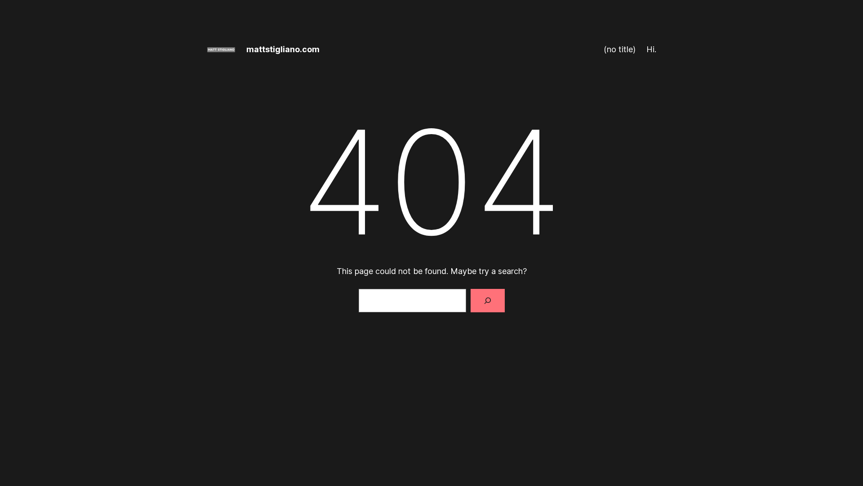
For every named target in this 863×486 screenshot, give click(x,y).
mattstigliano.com (283, 49)
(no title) (620, 49)
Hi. (651, 49)
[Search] (488, 300)
